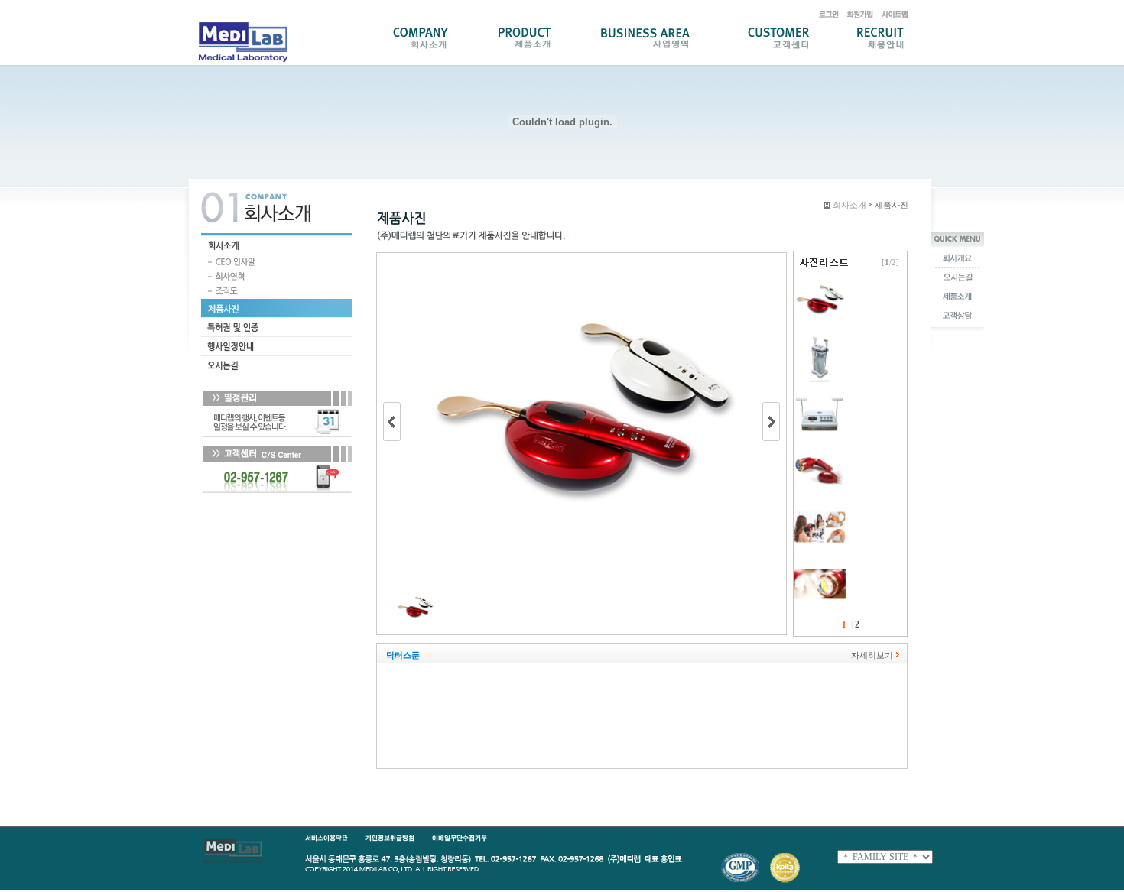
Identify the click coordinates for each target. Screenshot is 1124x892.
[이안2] (820, 506)
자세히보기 (872, 655)
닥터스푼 (403, 655)
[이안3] (820, 563)
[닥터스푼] (820, 280)
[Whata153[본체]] (820, 393)
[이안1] (820, 450)
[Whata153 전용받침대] (820, 337)
